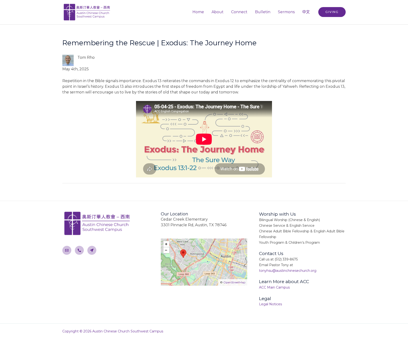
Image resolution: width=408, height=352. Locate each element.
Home (198, 12)
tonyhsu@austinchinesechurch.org (287, 270)
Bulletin (262, 12)
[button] (332, 12)
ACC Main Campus (274, 287)
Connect (239, 12)
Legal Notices (270, 304)
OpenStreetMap (234, 282)
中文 (306, 12)
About (218, 12)
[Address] (91, 250)
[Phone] (79, 250)
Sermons (286, 12)
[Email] (66, 250)
